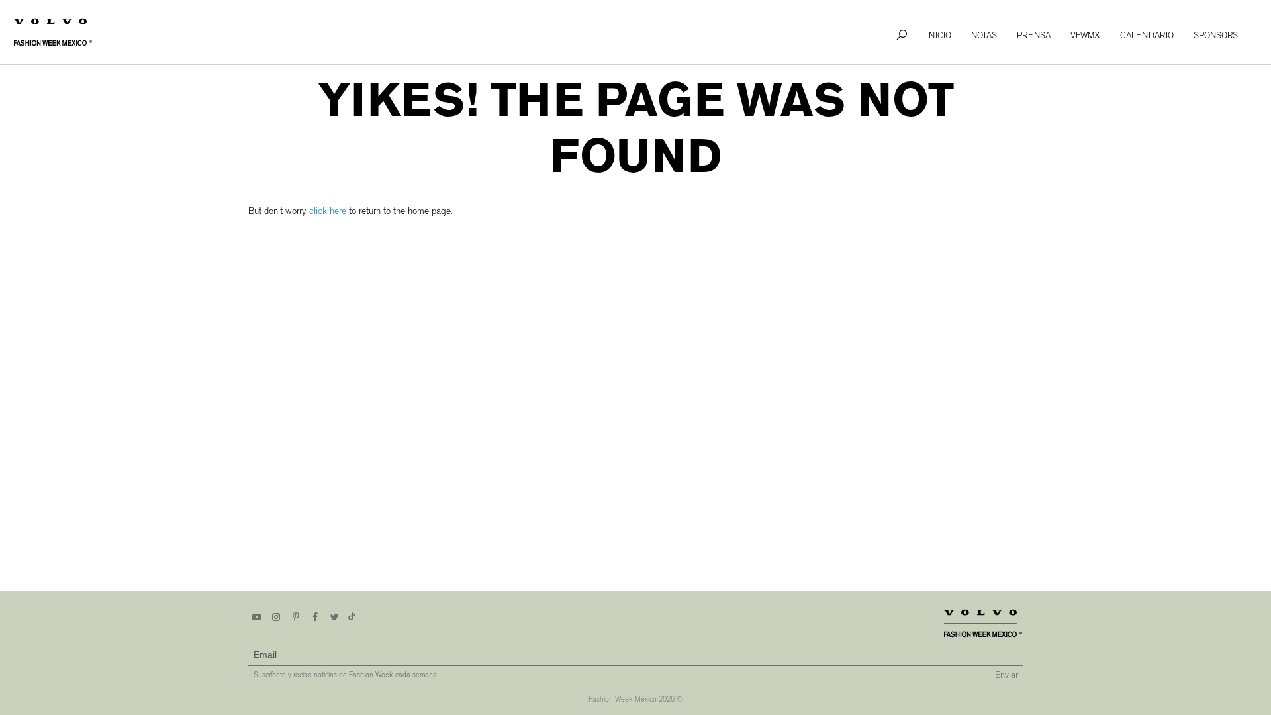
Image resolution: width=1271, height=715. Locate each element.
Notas (984, 35)
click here (327, 210)
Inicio (938, 35)
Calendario (1147, 35)
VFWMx (1085, 35)
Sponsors (1216, 35)
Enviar (1006, 675)
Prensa (1034, 35)
